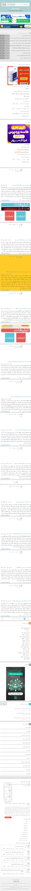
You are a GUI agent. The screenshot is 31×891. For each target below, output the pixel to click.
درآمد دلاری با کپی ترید (25, 735)
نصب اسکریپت (24, 834)
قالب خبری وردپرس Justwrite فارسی (17, 864)
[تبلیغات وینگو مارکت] (15, 700)
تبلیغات (26, 821)
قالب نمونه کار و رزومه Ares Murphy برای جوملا (21, 185)
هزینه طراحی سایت (26, 739)
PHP (27, 630)
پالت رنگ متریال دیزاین (23, 838)
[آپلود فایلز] (15, 18)
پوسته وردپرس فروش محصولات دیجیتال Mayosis (17, 272)
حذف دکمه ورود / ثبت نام (25, 58)
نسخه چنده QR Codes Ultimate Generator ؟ (21, 48)
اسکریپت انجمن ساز (26, 35)
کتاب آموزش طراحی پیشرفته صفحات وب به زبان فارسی (14, 852)
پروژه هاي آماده (26, 656)
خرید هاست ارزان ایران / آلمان (24, 64)
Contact (16, 883)
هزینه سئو (28, 727)
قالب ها (9, 240)
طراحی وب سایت (25, 888)
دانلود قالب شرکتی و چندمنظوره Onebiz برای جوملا (21, 396)
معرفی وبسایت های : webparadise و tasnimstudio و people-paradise (16, 45)
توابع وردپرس (25, 832)
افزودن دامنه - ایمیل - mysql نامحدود (21, 91)
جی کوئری (27, 642)
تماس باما (25, 825)
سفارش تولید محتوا (26, 743)
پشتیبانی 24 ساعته (25, 157)
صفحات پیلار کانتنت (26, 53)
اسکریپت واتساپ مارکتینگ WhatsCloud (23, 713)
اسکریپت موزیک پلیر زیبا (19, 846)
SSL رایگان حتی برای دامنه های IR (22, 99)
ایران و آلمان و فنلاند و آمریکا (23, 154)
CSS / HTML (25, 629)
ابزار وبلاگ (25, 826)
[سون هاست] (15, 22)
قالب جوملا (4, 185)
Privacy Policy (23, 883)
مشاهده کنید (7, 817)
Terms (28, 883)
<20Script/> (15, 8)
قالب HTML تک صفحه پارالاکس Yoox (23, 502)
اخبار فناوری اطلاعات (25, 636)
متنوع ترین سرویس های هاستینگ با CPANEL (20, 88)
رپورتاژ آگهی (27, 644)
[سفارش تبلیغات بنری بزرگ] (15, 206)
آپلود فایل (28, 773)
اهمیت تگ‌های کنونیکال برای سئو (23, 55)
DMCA (19, 883)
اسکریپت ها (27, 638)
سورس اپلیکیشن (26, 646)
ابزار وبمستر (27, 634)
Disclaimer (15, 884)
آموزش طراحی (26, 627)
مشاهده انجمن (3, 33)
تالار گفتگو (25, 828)
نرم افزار (27, 654)
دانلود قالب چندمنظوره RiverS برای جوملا (23, 240)
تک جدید (28, 758)
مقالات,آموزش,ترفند (25, 652)
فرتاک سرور (28, 123)
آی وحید (20, 888)
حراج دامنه (28, 769)
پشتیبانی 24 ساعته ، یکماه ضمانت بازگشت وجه (20, 105)
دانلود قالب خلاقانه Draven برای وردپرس (23, 430)
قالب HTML (8, 308)
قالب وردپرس (5, 274)
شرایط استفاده (24, 836)
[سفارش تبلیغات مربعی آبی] (21, 220)
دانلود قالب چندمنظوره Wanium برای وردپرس (22, 463)
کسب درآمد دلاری (26, 746)
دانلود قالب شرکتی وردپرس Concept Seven (22, 534)
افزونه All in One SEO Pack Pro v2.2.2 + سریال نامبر (14, 858)
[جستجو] (4, 4)
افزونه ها (27, 640)
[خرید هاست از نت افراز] (15, 210)
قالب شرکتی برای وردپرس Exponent (24, 567)
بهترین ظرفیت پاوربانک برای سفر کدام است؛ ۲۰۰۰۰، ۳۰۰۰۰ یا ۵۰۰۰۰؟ (16, 38)
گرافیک (28, 658)
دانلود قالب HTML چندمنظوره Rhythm (23, 308)
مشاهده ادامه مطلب (4, 289)
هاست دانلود (4, 888)
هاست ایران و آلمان (25, 147)
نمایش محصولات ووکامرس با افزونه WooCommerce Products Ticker (12, 871)
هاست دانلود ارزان (26, 766)
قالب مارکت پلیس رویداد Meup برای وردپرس (22, 708)
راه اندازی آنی (26, 101)
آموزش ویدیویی (26, 632)
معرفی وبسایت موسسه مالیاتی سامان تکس (21, 43)
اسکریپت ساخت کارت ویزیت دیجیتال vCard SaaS (22, 717)
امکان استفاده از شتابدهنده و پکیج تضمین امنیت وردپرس (20, 110)
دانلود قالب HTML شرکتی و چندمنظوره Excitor (21, 601)
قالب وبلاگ (27, 650)
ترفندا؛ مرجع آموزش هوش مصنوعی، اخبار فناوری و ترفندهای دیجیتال (16, 40)
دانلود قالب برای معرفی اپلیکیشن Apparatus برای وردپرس (19, 361)
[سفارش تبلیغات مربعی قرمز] (9, 220)
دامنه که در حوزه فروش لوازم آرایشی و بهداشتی (20, 50)
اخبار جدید (28, 750)
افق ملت (28, 731)
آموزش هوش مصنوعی (25, 762)
